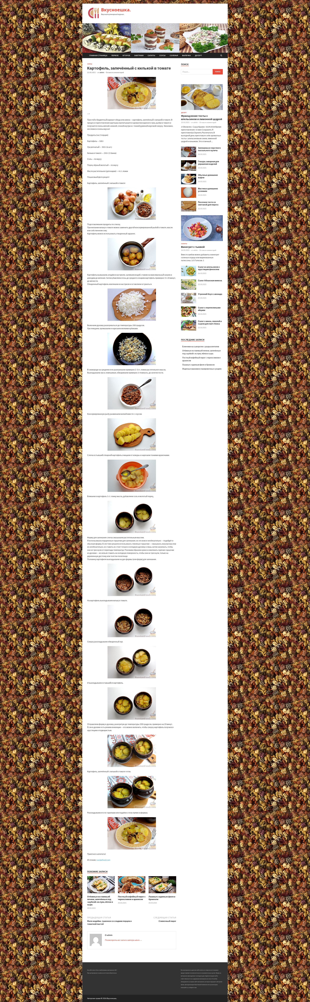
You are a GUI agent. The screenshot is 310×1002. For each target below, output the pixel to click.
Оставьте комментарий (115, 72)
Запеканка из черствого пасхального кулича (209, 149)
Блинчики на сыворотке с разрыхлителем (200, 346)
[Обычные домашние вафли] (188, 183)
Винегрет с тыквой (193, 246)
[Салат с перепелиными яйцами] (188, 316)
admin (102, 72)
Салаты (151, 55)
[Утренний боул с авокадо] (188, 302)
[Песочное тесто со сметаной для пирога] (188, 211)
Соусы (162, 55)
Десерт (198, 55)
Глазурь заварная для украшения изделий (208, 162)
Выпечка (186, 55)
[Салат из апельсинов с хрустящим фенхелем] (188, 275)
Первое (115, 55)
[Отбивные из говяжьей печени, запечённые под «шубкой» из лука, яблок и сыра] (101, 894)
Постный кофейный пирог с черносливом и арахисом (131, 898)
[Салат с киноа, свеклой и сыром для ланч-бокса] (188, 329)
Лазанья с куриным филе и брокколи (198, 364)
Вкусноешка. (116, 10)
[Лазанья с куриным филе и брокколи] (162, 894)
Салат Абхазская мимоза (210, 280)
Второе (126, 55)
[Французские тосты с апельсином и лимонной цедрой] (202, 110)
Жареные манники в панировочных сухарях (201, 369)
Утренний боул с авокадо (210, 294)
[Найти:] (202, 71)
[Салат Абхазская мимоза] (188, 289)
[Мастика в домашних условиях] (188, 197)
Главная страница (98, 55)
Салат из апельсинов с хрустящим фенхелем (209, 268)
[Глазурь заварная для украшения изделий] (188, 170)
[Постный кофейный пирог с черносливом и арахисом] (132, 894)
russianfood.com (103, 860)
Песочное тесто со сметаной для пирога (208, 203)
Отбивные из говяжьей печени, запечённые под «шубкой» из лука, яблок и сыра (100, 900)
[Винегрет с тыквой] (202, 241)
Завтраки (138, 55)
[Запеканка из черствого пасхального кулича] (188, 156)
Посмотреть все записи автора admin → (123, 940)
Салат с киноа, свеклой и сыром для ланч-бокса (210, 322)
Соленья (174, 55)
